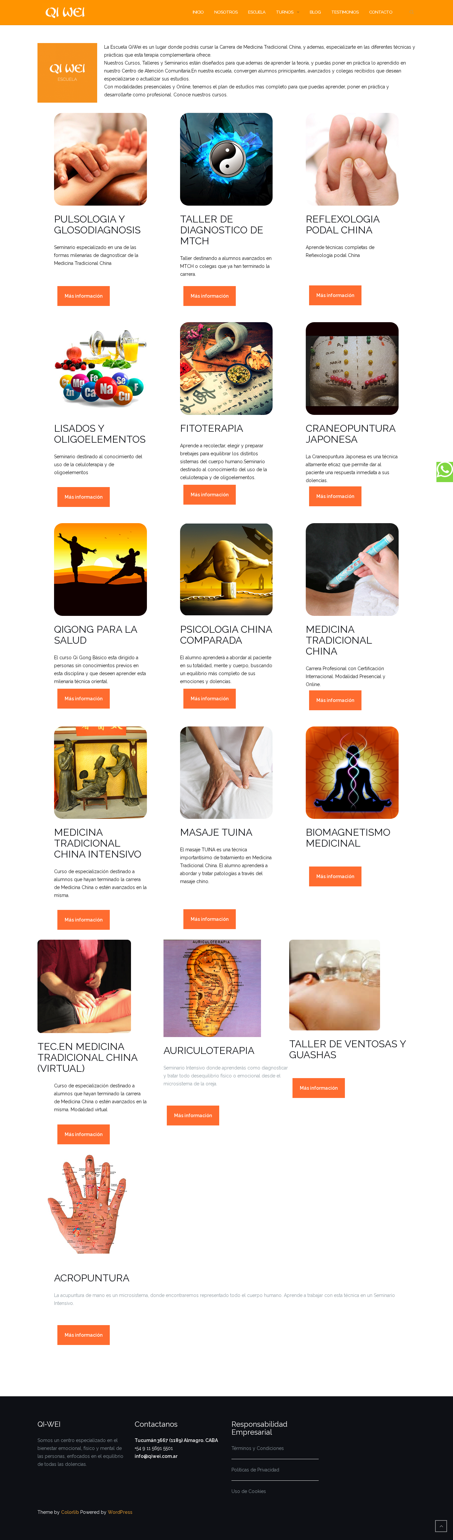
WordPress (120, 1512)
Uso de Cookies (248, 1491)
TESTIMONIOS (344, 12)
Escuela (256, 12)
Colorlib (70, 1512)
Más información (83, 296)
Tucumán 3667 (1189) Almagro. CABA (176, 1440)
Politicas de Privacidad (255, 1469)
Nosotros (225, 12)
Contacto (380, 12)
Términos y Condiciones (257, 1448)
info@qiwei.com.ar (156, 1456)
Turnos (284, 12)
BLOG (315, 12)
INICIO (198, 12)
